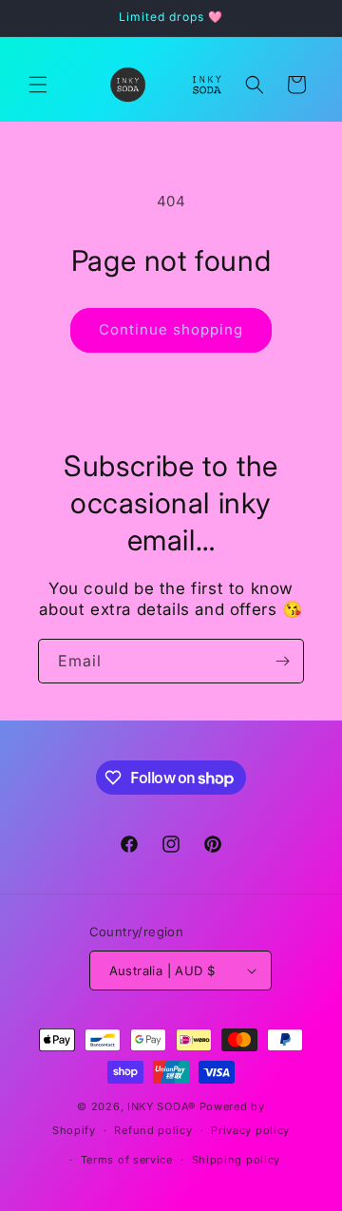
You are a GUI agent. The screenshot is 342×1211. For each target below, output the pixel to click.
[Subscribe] (282, 661)
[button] (38, 85)
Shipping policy (236, 1159)
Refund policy (153, 1130)
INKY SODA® (161, 1106)
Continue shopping (171, 329)
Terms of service (127, 1159)
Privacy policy (250, 1130)
